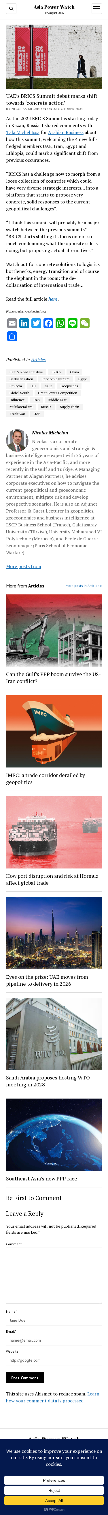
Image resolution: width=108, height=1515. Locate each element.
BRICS (56, 372)
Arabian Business (66, 132)
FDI (33, 386)
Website (12, 1351)
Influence (17, 400)
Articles (38, 359)
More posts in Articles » (84, 585)
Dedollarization (21, 379)
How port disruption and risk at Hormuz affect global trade (52, 879)
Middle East (57, 400)
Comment (14, 1244)
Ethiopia (16, 386)
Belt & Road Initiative (26, 372)
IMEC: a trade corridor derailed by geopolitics (45, 778)
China (74, 372)
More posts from (23, 566)
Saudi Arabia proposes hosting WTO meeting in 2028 (48, 1081)
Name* (11, 1311)
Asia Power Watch (54, 7)
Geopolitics (69, 386)
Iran (36, 400)
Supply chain (69, 407)
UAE (37, 414)
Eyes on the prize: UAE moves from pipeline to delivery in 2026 (47, 980)
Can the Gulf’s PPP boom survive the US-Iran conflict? (53, 677)
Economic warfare (56, 379)
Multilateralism (21, 407)
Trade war (17, 414)
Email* (11, 1331)
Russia (46, 407)
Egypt (82, 379)
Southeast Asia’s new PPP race (41, 1178)
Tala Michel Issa (22, 132)
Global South (19, 393)
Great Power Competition (57, 393)
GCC (48, 386)
